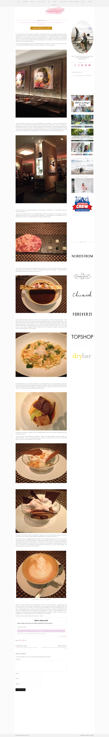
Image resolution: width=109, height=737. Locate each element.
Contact (54, 5)
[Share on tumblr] (25, 640)
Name (17, 673)
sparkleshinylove (24, 735)
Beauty (26, 1)
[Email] (89, 65)
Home (83, 1)
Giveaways (63, 1)
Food (55, 1)
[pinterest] (86, 65)
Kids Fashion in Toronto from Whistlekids (27, 646)
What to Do (41, 1)
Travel (33, 1)
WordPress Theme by (86, 735)
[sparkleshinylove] (54, 8)
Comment (18, 659)
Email (17, 678)
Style (18, 1)
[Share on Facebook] (20, 640)
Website (17, 683)
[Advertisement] (83, 228)
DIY (49, 1)
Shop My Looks (74, 1)
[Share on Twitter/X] (22, 640)
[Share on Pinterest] (24, 640)
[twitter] (75, 65)
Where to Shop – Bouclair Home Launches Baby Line (54, 647)
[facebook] (82, 65)
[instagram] (79, 65)
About (90, 1)
